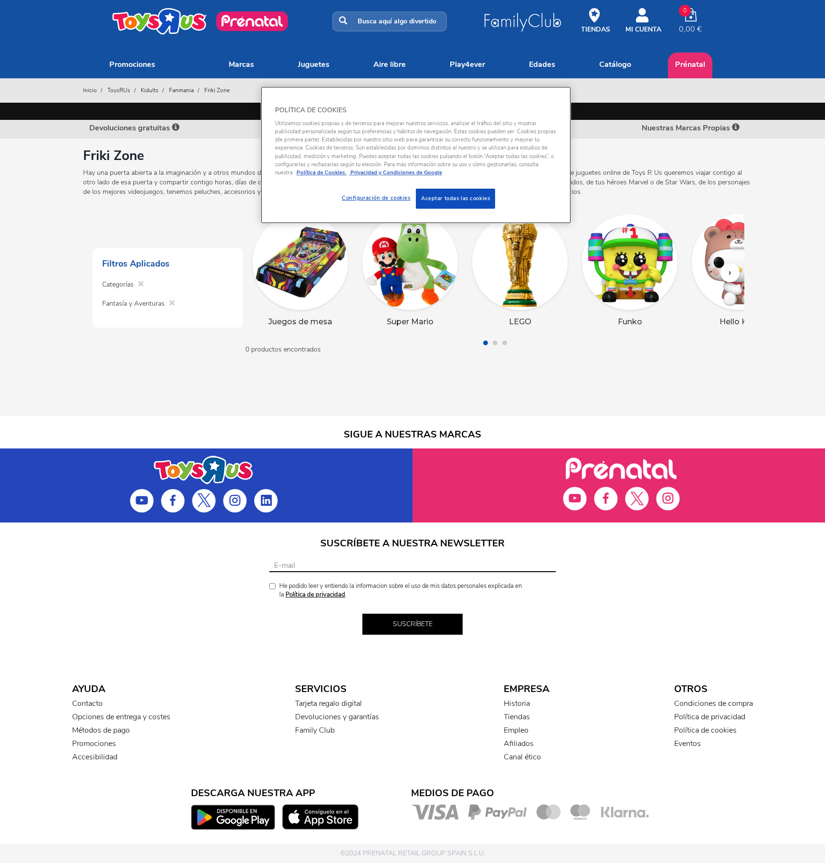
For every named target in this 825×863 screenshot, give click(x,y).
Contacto (87, 703)
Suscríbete (413, 624)
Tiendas (517, 717)
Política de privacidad (315, 594)
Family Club (315, 730)
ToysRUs (118, 90)
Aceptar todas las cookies (455, 198)
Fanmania (181, 90)
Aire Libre (389, 64)
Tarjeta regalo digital (328, 703)
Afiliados (519, 743)
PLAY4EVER (467, 64)
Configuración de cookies (376, 198)
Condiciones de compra (713, 703)
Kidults (150, 90)
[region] (416, 155)
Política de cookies (705, 730)
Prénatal (690, 64)
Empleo (516, 730)
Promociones (132, 64)
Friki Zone (217, 90)
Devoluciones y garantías (337, 717)
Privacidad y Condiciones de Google (395, 172)
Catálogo (615, 64)
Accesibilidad (94, 757)
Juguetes (313, 64)
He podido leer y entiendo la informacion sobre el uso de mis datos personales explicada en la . (400, 590)
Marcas (241, 64)
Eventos (687, 743)
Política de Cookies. (321, 172)
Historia (517, 703)
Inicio (90, 90)
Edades (542, 64)
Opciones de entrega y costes (121, 717)
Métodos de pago (101, 730)
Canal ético (522, 757)
